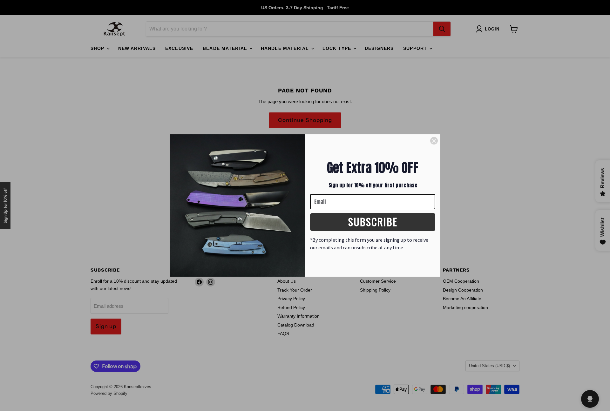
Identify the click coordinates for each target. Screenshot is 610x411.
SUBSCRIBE (372, 221)
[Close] (434, 141)
